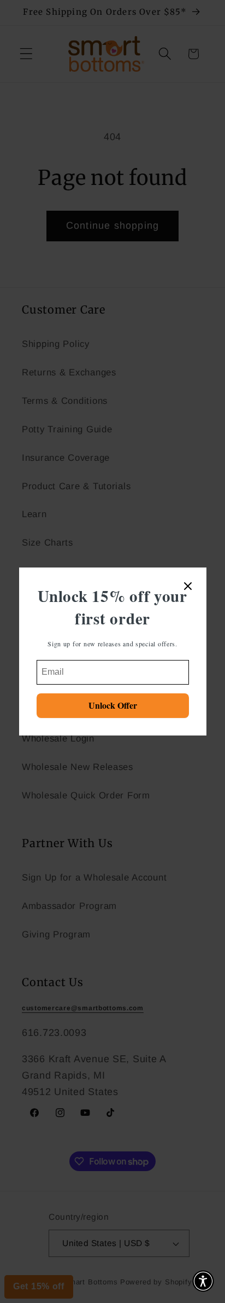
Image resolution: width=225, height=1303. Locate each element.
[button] (203, 1281)
